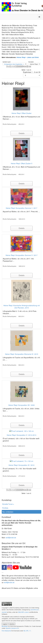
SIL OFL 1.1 (27, 631)
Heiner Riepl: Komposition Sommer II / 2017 (21, 255)
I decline (11, 624)
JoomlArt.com (34, 610)
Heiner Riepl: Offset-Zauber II (21, 163)
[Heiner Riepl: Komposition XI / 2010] (21, 461)
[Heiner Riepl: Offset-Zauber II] (21, 149)
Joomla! (4, 612)
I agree (5, 624)
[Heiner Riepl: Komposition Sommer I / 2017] (21, 196)
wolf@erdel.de (11, 537)
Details (21, 133)
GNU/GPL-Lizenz (23, 612)
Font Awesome (6, 631)
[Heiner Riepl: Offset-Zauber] (21, 99)
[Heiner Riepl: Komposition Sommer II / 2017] (21, 243)
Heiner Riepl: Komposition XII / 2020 (21, 405)
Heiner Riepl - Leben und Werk (27, 57)
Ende (29, 66)
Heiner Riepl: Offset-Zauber (22, 113)
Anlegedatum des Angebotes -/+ (14, 64)
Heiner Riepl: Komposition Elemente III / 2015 (21, 354)
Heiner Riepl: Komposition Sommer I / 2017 (21, 208)
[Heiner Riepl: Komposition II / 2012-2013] (21, 431)
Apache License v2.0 (12, 628)
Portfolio (5, 508)
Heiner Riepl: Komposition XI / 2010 (21, 465)
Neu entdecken (7, 512)
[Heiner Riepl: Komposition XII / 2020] (21, 391)
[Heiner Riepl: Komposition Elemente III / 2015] (21, 340)
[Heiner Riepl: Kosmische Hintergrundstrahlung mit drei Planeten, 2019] (21, 291)
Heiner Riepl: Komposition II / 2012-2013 (21, 435)
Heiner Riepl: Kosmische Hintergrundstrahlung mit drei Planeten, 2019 (21, 306)
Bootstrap (5, 626)
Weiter (24, 66)
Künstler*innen (7, 504)
